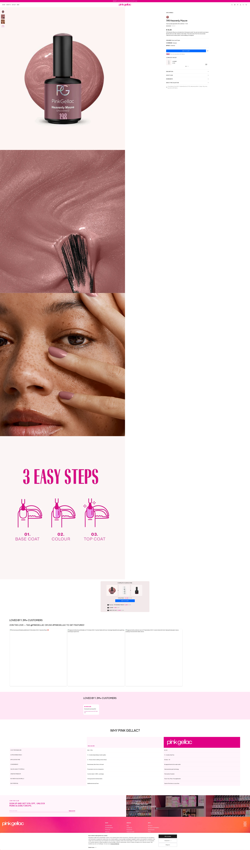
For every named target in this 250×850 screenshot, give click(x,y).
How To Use (169, 75)
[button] (38, 657)
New (18, 4)
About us (150, 825)
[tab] (188, 66)
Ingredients (169, 79)
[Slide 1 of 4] (3, 12)
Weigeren (168, 844)
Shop (3, 4)
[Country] (234, 4)
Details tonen (91, 847)
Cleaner (174, 61)
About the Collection (172, 82)
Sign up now (72, 810)
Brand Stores (151, 829)
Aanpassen (167, 840)
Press (149, 831)
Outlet (14, 4)
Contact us (129, 827)
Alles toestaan (168, 836)
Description (169, 71)
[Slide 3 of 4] (3, 21)
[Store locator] (237, 4)
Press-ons (107, 829)
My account (129, 829)
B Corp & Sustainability (153, 827)
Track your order (130, 831)
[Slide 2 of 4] (3, 16)
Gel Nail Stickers (109, 827)
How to (8, 4)
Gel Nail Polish (108, 825)
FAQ (128, 825)
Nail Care (107, 831)
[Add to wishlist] (208, 51)
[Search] (232, 4)
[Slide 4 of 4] (3, 26)
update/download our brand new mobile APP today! (125, 1)
